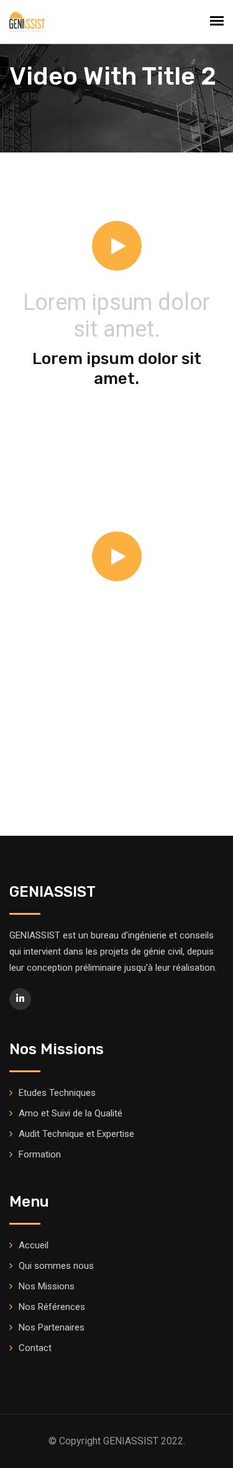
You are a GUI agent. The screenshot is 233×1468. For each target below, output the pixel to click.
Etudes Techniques (57, 1092)
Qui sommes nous (56, 1265)
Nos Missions (47, 1286)
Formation (40, 1154)
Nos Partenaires (52, 1327)
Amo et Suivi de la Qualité (70, 1113)
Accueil (33, 1245)
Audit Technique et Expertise (76, 1133)
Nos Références (52, 1306)
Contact (35, 1347)
